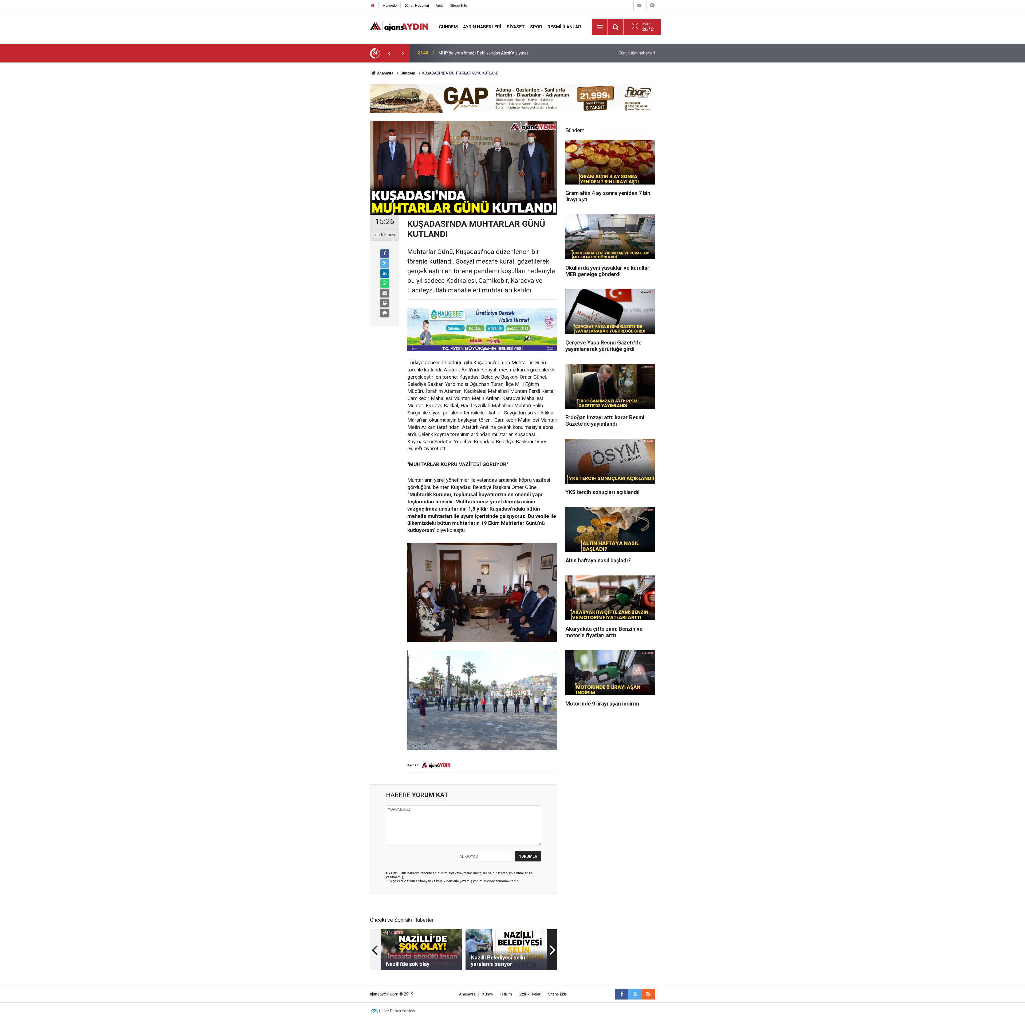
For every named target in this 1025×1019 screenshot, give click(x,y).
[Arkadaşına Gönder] (384, 293)
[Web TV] (639, 5)
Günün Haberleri (416, 5)
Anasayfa (384, 73)
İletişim (506, 994)
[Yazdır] (384, 303)
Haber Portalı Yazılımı (397, 1011)
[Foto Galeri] (652, 5)
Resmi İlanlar (564, 26)
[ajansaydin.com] (399, 26)
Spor (536, 26)
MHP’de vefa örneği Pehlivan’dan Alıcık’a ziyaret (483, 53)
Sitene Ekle (458, 5)
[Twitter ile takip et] (635, 994)
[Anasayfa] (373, 5)
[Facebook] (384, 253)
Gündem (448, 26)
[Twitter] (384, 263)
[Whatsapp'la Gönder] (384, 283)
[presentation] (389, 53)
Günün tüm (636, 53)
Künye (487, 994)
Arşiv (439, 5)
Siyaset (516, 26)
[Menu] (600, 27)
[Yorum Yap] (384, 313)
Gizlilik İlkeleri (530, 994)
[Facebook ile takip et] (621, 994)
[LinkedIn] (384, 273)
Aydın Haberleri (482, 26)
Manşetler (390, 5)
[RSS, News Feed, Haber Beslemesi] (648, 994)
